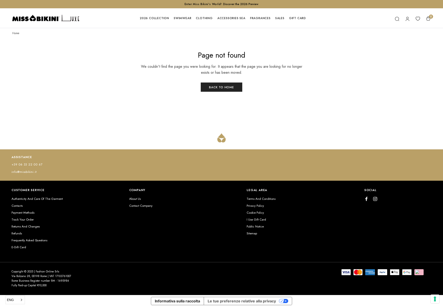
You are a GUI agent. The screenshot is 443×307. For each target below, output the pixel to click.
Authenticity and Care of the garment (37, 199)
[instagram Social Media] (375, 199)
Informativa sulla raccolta (177, 301)
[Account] (407, 18)
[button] (15, 300)
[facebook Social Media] (366, 199)
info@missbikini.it (24, 172)
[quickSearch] (397, 18)
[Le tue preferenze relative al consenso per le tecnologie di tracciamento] (435, 299)
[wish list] (418, 18)
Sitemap (252, 233)
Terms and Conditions (261, 199)
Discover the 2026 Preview (240, 4)
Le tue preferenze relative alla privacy (242, 301)
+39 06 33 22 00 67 (27, 164)
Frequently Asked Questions (29, 240)
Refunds (17, 233)
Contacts (17, 206)
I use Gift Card (256, 219)
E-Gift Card (19, 247)
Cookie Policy (255, 212)
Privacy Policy (255, 206)
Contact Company (141, 206)
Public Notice (255, 226)
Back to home (221, 87)
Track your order (23, 219)
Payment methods (23, 212)
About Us (135, 199)
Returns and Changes (26, 226)
